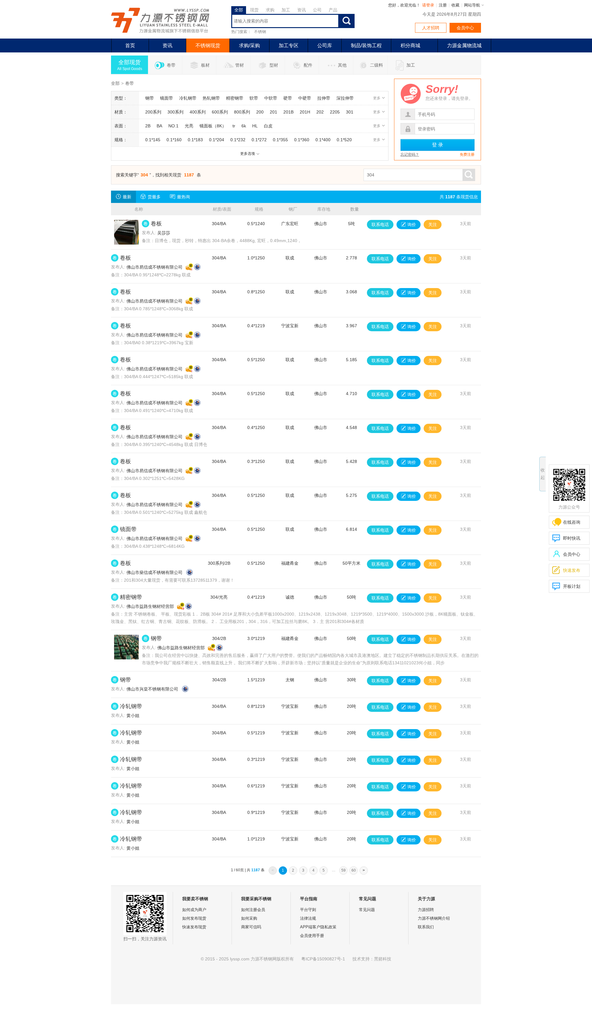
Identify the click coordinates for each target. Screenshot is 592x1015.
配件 (308, 65)
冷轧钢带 (131, 706)
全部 (115, 83)
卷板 (156, 224)
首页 (130, 45)
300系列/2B (219, 563)
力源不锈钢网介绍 (434, 918)
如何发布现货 (194, 918)
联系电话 (380, 224)
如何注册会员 (253, 909)
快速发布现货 (194, 927)
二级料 (376, 65)
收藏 (455, 5)
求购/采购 (249, 45)
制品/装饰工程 (366, 45)
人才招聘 (430, 27)
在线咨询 (571, 522)
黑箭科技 (382, 958)
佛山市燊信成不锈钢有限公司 (154, 572)
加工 (410, 65)
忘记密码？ (410, 154)
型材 (273, 65)
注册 (443, 5)
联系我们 (426, 927)
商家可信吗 (251, 927)
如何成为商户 (194, 909)
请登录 (428, 5)
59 (343, 870)
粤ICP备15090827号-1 (323, 958)
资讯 (167, 45)
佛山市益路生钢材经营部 (150, 606)
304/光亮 (219, 597)
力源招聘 (426, 909)
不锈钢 (260, 31)
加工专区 (288, 45)
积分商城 (410, 45)
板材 (205, 65)
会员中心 (465, 27)
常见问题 (367, 909)
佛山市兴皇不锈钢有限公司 (152, 689)
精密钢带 (131, 597)
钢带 (156, 638)
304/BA (219, 223)
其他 (342, 65)
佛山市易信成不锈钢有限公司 (154, 267)
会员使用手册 (312, 935)
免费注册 (467, 154)
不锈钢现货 (207, 45)
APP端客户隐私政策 (318, 927)
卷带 (171, 65)
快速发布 (566, 570)
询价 (411, 224)
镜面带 (128, 529)
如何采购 (249, 918)
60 (354, 870)
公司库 (324, 45)
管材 (239, 65)
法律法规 (308, 918)
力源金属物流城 (464, 45)
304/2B (219, 638)
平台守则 (308, 909)
